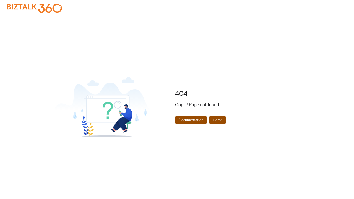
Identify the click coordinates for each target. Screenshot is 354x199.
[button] (341, 185)
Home (217, 119)
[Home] (34, 8)
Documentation (191, 119)
